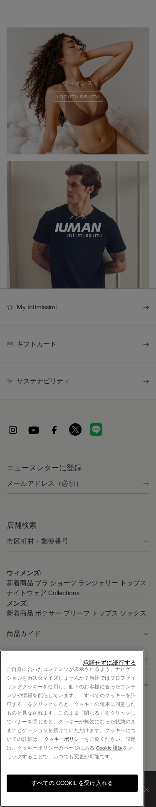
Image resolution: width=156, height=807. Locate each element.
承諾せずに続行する (109, 662)
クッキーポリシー (64, 739)
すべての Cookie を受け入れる (72, 783)
